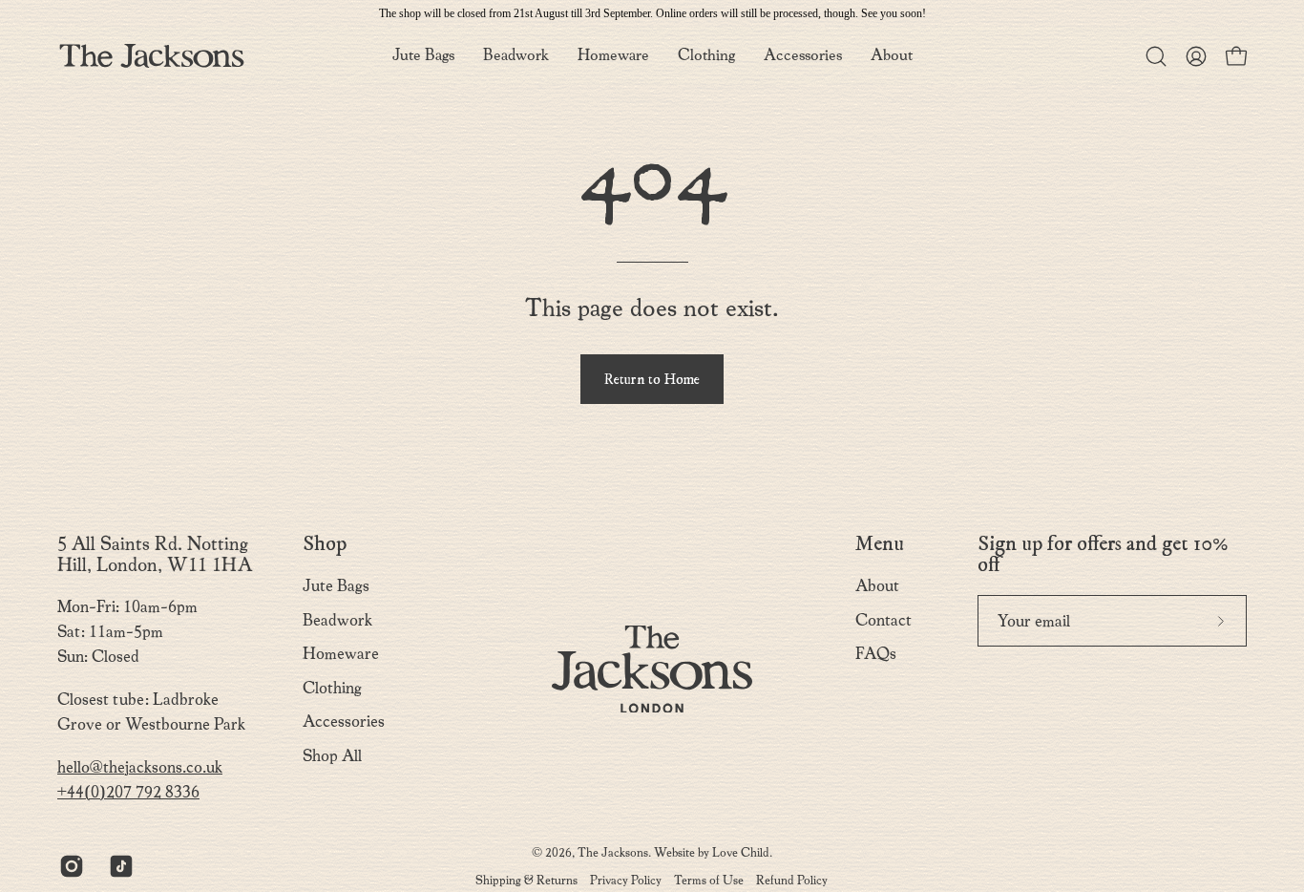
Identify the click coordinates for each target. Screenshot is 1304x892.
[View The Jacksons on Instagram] (69, 866)
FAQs (875, 654)
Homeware (341, 654)
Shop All (332, 756)
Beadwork (337, 620)
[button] (891, 56)
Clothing (332, 688)
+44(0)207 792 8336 (128, 792)
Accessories (344, 722)
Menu (879, 544)
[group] (652, 13)
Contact (883, 620)
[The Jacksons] (152, 56)
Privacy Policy (626, 880)
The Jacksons (613, 852)
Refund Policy (792, 880)
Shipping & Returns (526, 880)
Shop (325, 544)
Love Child (740, 852)
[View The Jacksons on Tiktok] (119, 866)
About (877, 586)
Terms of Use (709, 880)
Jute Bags (336, 586)
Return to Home (652, 380)
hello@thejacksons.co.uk (139, 767)
